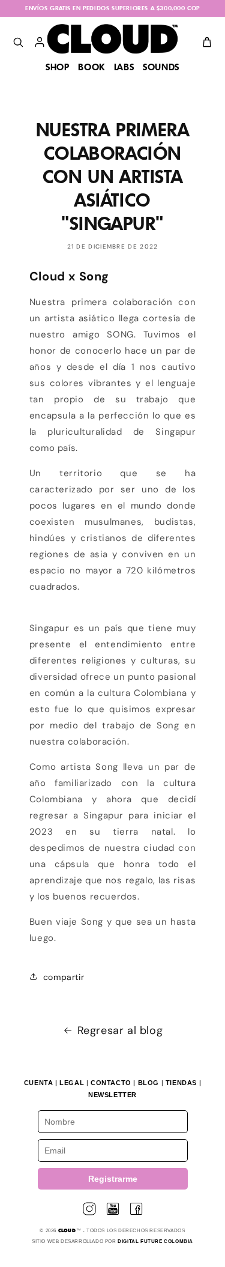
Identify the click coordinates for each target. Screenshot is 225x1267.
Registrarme (112, 1179)
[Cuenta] (40, 42)
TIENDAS (181, 1082)
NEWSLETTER (112, 1094)
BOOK (91, 68)
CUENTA (38, 1082)
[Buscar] (18, 42)
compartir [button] (63, 977)
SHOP (57, 68)
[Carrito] (207, 42)
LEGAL (71, 1082)
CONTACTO (111, 1082)
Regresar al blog (120, 1030)
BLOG (148, 1082)
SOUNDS (161, 68)
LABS (124, 68)
